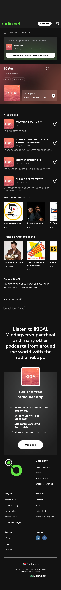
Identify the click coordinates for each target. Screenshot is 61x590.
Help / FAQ (41, 511)
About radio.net (43, 467)
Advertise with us (44, 478)
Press (38, 473)
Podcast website (12, 299)
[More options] (55, 69)
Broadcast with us (44, 484)
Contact (39, 500)
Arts (7, 79)
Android (9, 550)
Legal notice (11, 511)
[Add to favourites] (47, 68)
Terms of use (11, 500)
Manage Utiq (11, 517)
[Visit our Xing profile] (44, 537)
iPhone (8, 538)
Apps (38, 505)
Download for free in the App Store (30, 56)
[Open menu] (57, 23)
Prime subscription (45, 517)
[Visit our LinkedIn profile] (38, 537)
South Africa (32, 564)
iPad (7, 544)
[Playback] (53, 96)
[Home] (5, 32)
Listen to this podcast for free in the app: (26, 40)
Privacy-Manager (13, 522)
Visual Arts (18, 79)
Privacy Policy (11, 505)
